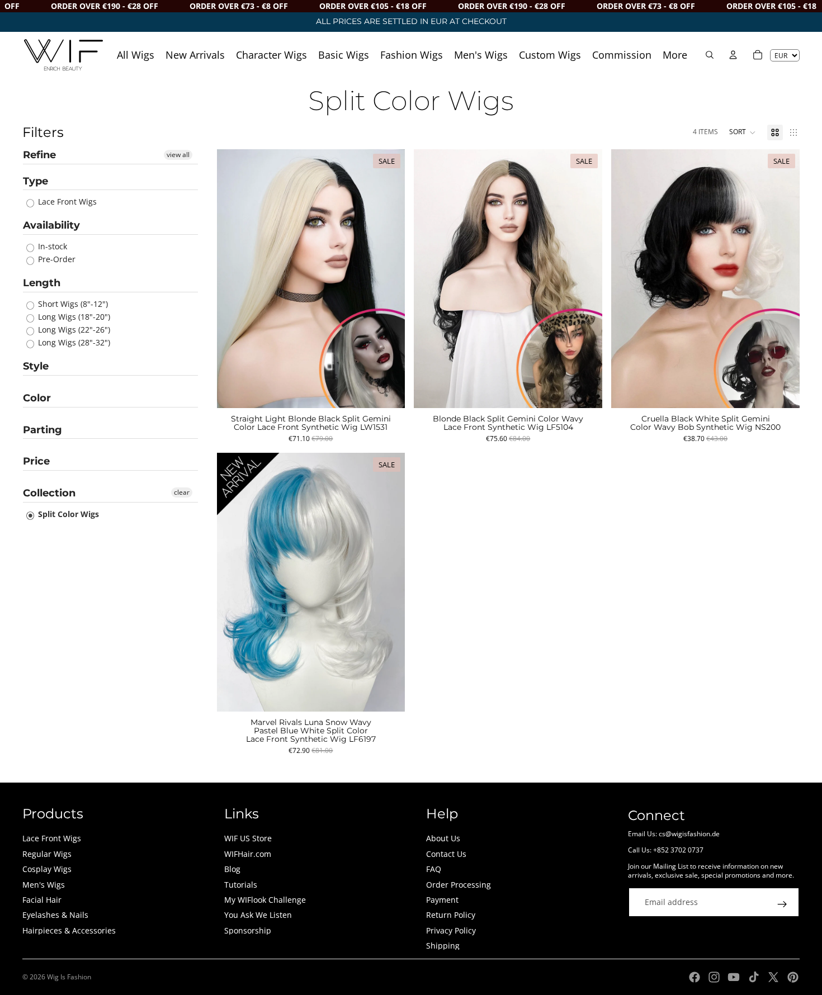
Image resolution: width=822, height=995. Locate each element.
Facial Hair (42, 899)
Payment (442, 899)
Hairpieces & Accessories (69, 930)
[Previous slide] (234, 278)
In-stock (51, 246)
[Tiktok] (753, 977)
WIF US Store (248, 838)
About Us (443, 838)
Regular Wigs (47, 854)
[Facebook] (694, 977)
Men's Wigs (43, 884)
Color (37, 398)
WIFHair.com (247, 854)
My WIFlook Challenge (265, 899)
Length (41, 283)
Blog (232, 869)
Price (36, 461)
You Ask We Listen (258, 914)
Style (36, 366)
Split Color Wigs (67, 514)
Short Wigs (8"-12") (72, 303)
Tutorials (240, 884)
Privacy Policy (451, 930)
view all (178, 154)
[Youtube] (733, 977)
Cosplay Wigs (47, 869)
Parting (42, 430)
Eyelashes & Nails (55, 914)
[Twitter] (773, 977)
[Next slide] (388, 278)
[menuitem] (675, 54)
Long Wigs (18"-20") (73, 316)
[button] (742, 132)
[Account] (733, 54)
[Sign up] (782, 904)
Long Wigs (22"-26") (73, 329)
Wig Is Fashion (69, 977)
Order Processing (458, 884)
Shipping (443, 945)
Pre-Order (55, 259)
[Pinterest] (793, 977)
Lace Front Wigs (66, 201)
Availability (51, 225)
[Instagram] (714, 977)
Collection (49, 493)
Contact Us (446, 854)
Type (35, 181)
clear (182, 492)
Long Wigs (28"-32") (73, 342)
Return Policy (450, 914)
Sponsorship (247, 930)
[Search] (709, 54)
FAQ (433, 869)
